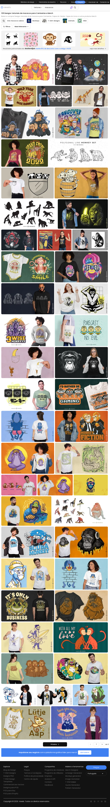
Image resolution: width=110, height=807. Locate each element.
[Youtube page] (101, 801)
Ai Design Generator (73, 773)
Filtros (8, 26)
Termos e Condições (32, 773)
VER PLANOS (84, 752)
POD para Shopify (10, 793)
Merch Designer (71, 770)
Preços (27, 770)
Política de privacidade (34, 776)
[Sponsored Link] (12, 39)
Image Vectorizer (72, 779)
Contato (48, 782)
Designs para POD (10, 787)
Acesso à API (50, 779)
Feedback (49, 785)
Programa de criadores (54, 770)
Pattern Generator (73, 788)
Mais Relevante (20, 26)
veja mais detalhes (97, 49)
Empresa (48, 776)
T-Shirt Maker (70, 782)
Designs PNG (8, 776)
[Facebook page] (94, 801)
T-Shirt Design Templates (9, 780)
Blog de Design (9, 770)
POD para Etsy (9, 790)
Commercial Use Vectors (13, 784)
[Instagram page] (91, 801)
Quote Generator (72, 785)
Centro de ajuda (31, 779)
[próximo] (102, 744)
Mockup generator (73, 776)
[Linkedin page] (105, 801)
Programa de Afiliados (54, 773)
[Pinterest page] (98, 801)
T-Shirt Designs (9, 773)
